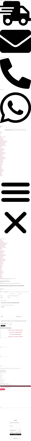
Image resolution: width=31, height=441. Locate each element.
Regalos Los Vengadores (3, 145)
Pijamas (1, 175)
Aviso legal (1, 378)
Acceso (16, 434)
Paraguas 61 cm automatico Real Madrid (15, 336)
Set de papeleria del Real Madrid (15, 334)
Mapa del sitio (1, 381)
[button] (15, 207)
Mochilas (1, 172)
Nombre (2, 316)
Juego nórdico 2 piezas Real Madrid (15, 332)
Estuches (1, 171)
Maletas (1, 165)
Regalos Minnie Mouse (2, 153)
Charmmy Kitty (2, 148)
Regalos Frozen (2, 150)
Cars (0, 147)
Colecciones (1, 376)
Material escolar (2, 170)
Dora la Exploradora (2, 149)
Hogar (0, 167)
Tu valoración (3, 306)
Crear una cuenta (15, 438)
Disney (1, 374)
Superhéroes (1, 375)
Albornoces (1, 174)
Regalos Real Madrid (2, 144)
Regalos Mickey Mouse (2, 152)
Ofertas (1, 377)
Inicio (0, 278)
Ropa (0, 173)
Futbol (0, 373)
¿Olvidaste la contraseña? (18, 432)
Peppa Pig (1, 155)
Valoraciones (20, 293)
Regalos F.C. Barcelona (2, 143)
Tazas (0, 166)
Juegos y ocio (1, 169)
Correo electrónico (18, 316)
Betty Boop (1, 146)
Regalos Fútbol (3, 278)
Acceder (1, 131)
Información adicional (12, 293)
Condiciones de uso (2, 380)
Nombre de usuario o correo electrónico (15, 422)
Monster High (1, 154)
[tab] (12, 294)
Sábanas (1, 168)
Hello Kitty (1, 151)
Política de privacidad (2, 379)
